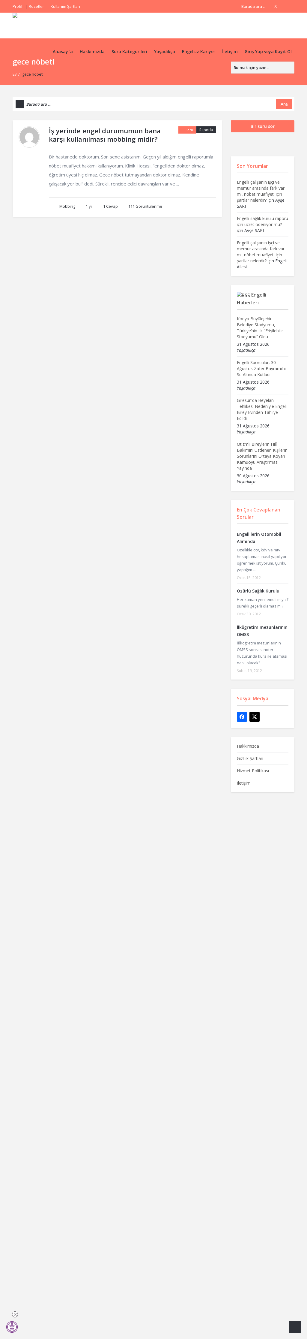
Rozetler (36, 6)
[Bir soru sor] (295, 1327)
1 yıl (89, 206)
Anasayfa (63, 51)
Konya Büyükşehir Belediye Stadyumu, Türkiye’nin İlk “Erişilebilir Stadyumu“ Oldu (260, 327)
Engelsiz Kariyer (198, 51)
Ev (15, 74)
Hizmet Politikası (253, 771)
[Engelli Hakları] (34, 25)
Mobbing (67, 206)
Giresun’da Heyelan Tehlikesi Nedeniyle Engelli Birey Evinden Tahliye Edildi (262, 409)
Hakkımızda (92, 51)
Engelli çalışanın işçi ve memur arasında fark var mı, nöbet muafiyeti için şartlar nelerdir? (261, 191)
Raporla (206, 129)
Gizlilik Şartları (250, 758)
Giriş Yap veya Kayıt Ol (268, 51)
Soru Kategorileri (129, 51)
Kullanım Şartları (65, 6)
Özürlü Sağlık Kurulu (258, 591)
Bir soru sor (263, 126)
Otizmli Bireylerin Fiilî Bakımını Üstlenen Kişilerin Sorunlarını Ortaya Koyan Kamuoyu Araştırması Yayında (262, 456)
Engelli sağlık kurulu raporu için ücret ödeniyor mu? (262, 221)
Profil (17, 6)
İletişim (230, 51)
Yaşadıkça (164, 51)
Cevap (110, 206)
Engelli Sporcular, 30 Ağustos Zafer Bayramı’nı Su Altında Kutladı (261, 368)
